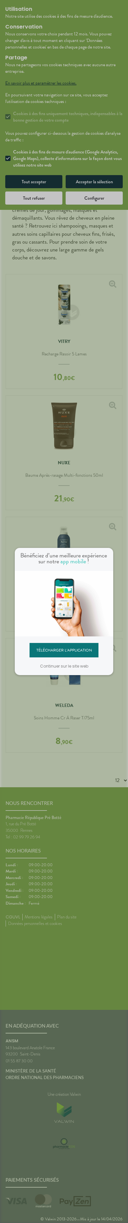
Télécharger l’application (64, 650)
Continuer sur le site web (64, 666)
